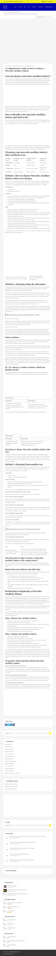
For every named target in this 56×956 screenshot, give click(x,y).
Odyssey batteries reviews (11, 786)
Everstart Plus (11, 910)
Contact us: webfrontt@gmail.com (11, 951)
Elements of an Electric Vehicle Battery (19, 854)
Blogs (8, 12)
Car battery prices (9, 758)
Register (45, 1)
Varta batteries (8, 744)
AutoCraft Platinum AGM (13, 906)
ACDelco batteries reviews (11, 784)
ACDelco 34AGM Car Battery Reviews (16, 940)
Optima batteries (9, 746)
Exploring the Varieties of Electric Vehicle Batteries (22, 859)
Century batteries (9, 766)
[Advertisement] (28, 33)
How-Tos (20, 6)
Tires (29, 6)
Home (15, 6)
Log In (51, 1)
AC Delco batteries (9, 751)
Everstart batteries (9, 770)
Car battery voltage (9, 763)
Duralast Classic (11, 927)
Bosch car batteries (9, 756)
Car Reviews (33, 6)
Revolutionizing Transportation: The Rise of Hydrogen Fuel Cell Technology (27, 836)
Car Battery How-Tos (16, 12)
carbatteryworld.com (18, 65)
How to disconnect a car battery (12, 773)
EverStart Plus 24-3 (12, 885)
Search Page (40, 6)
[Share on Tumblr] (14, 725)
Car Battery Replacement (11, 761)
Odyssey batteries (9, 749)
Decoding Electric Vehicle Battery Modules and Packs (23, 842)
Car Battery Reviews (48, 6)
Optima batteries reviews (11, 789)
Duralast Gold (11, 923)
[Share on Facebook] (6, 725)
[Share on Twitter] (8, 725)
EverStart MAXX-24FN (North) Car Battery (17, 893)
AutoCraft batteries (9, 754)
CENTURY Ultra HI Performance (15, 902)
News (25, 6)
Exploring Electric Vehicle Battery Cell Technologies (22, 848)
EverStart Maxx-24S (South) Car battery (17, 889)
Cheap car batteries (9, 768)
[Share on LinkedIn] (11, 725)
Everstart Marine (12, 919)
